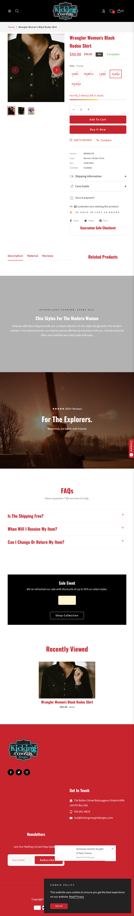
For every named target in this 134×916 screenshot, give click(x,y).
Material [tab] (32, 256)
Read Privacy (76, 897)
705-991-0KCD (82, 812)
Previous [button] (15, 70)
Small (75, 74)
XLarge (116, 74)
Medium (89, 74)
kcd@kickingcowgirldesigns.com (93, 818)
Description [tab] (15, 256)
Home (11, 27)
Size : (76, 66)
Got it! (58, 906)
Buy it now (98, 129)
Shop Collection (67, 615)
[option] (36, 68)
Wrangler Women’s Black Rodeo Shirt (67, 702)
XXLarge (76, 84)
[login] (103, 10)
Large (102, 74)
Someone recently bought (89, 849)
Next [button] (57, 70)
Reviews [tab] (47, 256)
